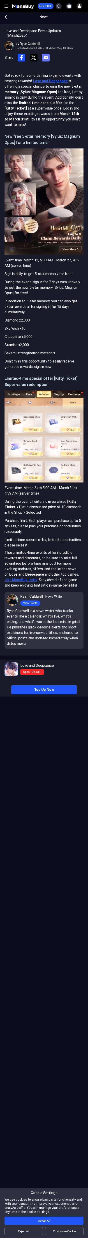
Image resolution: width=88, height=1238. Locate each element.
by (28, 44)
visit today (21, 580)
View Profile (30, 603)
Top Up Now (44, 689)
